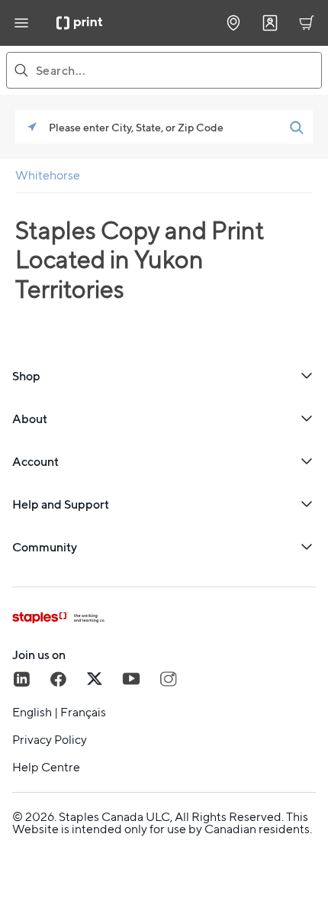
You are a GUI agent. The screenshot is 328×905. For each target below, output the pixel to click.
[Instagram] (168, 679)
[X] (94, 679)
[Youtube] (131, 679)
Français (83, 712)
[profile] (270, 23)
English (32, 712)
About (29, 418)
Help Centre (46, 767)
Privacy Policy (49, 740)
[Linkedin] (21, 679)
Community (44, 546)
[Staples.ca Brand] (164, 618)
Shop (26, 375)
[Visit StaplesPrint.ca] (79, 23)
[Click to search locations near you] (32, 127)
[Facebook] (58, 679)
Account (35, 461)
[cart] (306, 23)
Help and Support (60, 504)
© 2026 (33, 817)
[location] (233, 23)
